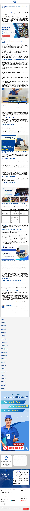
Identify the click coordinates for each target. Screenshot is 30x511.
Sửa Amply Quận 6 (3, 329)
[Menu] (1, 2)
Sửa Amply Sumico (3, 382)
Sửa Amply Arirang (3, 359)
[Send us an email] (6, 465)
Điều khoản (22, 491)
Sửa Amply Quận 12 (3, 338)
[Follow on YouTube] (7, 465)
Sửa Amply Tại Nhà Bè (4, 355)
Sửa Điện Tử (3, 16)
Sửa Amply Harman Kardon (4, 371)
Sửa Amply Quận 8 (3, 332)
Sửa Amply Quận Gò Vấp (4, 342)
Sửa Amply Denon (3, 378)
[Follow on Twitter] (2, 504)
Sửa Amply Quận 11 (3, 336)
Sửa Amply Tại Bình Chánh (4, 349)
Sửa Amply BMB (3, 381)
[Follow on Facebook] (4, 465)
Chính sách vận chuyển (24, 496)
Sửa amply (12, 494)
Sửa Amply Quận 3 (3, 325)
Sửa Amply (2, 319)
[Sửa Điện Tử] (15, 1)
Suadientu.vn (5, 501)
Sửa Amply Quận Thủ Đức (4, 348)
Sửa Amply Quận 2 (3, 323)
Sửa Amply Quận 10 (3, 335)
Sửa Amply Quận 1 (3, 322)
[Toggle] (11, 499)
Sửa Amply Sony (3, 356)
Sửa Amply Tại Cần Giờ (4, 351)
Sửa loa (12, 492)
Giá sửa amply (5, 225)
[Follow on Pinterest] (4, 504)
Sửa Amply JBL (3, 368)
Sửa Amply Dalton (3, 361)
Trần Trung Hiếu (9, 306)
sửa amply (20, 172)
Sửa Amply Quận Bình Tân (4, 339)
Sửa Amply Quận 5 (3, 328)
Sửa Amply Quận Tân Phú (4, 346)
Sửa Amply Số (2, 388)
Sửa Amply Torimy (3, 384)
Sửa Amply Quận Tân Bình (4, 345)
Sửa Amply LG (2, 358)
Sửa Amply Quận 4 (3, 326)
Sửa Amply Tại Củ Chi (4, 352)
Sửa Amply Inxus (3, 385)
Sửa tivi (12, 490)
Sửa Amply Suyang (3, 365)
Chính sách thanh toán (24, 498)
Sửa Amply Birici (3, 362)
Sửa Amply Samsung (3, 372)
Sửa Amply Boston (3, 369)
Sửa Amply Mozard (3, 375)
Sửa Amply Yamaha (3, 379)
